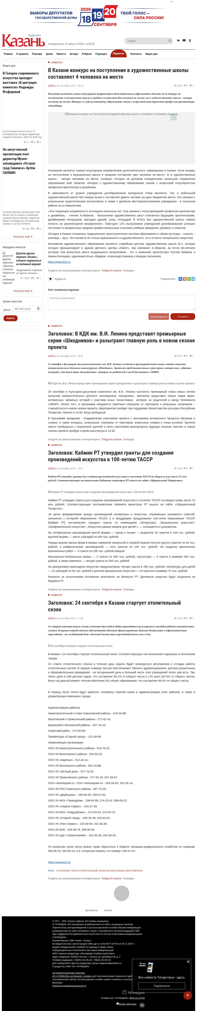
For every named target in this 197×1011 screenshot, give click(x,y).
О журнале (22, 53)
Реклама (37, 53)
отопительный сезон (92, 870)
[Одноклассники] (185, 279)
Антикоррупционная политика (68, 972)
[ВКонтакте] (180, 279)
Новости (61, 53)
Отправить (183, 316)
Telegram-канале (112, 270)
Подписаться (161, 986)
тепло (74, 870)
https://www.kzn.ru (59, 262)
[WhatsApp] (189, 279)
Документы (91, 910)
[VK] (178, 40)
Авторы (74, 53)
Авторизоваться (158, 316)
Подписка (118, 53)
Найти (10, 318)
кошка (121, 870)
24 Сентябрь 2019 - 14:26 (70, 356)
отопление (63, 870)
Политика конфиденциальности (69, 985)
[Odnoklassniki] (190, 40)
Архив (49, 53)
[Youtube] (184, 40)
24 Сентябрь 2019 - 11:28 (70, 618)
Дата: (7, 310)
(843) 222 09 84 (137, 998)
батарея (111, 870)
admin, (52, 85)
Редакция (101, 53)
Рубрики (87, 53)
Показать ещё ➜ (22, 236)
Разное (108, 910)
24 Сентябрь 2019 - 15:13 (70, 85)
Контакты (136, 53)
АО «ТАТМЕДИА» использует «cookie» (72, 976)
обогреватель (133, 870)
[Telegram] (193, 279)
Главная (8, 53)
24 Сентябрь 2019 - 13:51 (70, 468)
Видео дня (151, 53)
